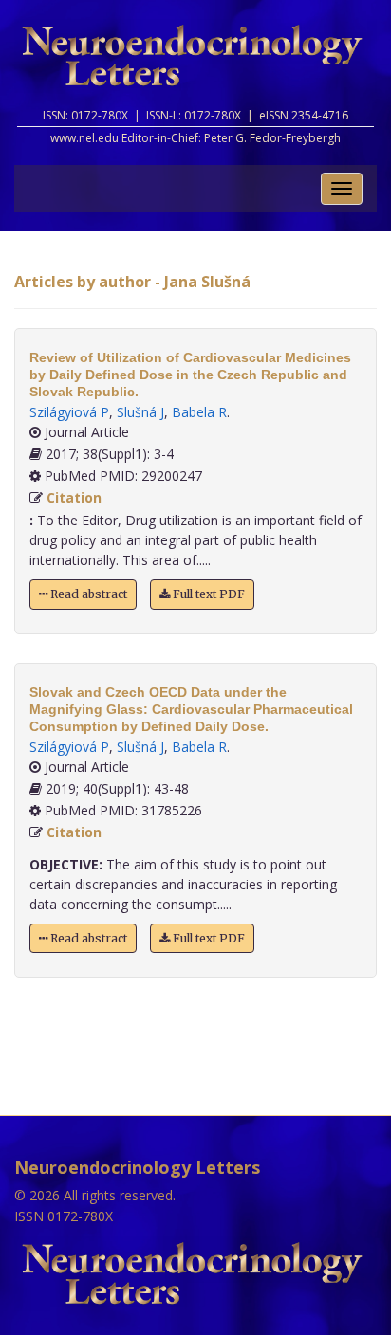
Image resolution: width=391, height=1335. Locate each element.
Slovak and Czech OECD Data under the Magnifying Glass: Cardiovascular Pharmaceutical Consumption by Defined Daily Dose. (191, 709)
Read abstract (87, 594)
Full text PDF (207, 594)
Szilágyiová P (69, 412)
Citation (74, 497)
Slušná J (140, 412)
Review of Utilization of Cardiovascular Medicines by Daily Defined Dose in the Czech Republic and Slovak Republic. (190, 374)
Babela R (199, 412)
